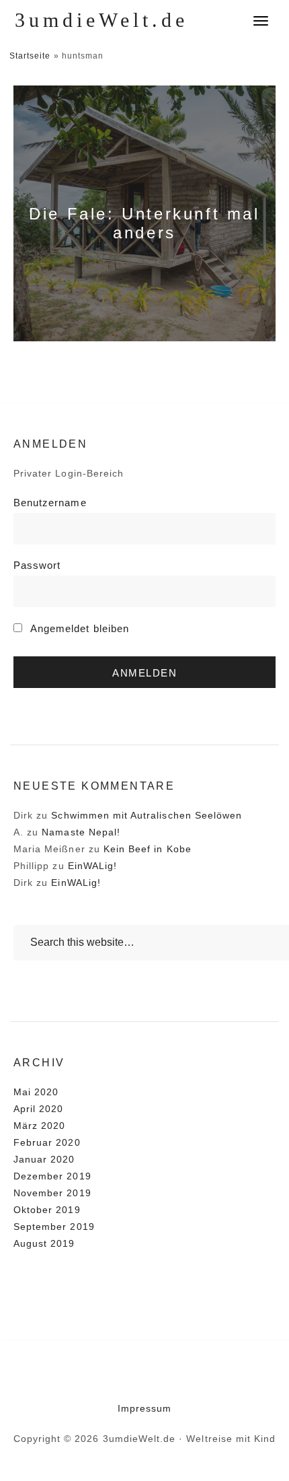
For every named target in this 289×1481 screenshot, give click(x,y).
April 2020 (38, 1108)
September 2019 (54, 1226)
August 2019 (44, 1243)
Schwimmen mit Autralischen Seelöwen (146, 815)
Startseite (30, 56)
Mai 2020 (35, 1092)
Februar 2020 (47, 1142)
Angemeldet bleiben (78, 628)
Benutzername (50, 502)
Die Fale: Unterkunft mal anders (144, 223)
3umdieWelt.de (101, 20)
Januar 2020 (44, 1159)
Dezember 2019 (52, 1176)
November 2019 (52, 1192)
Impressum (144, 1408)
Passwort (36, 565)
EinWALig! (92, 865)
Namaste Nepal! (81, 832)
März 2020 (39, 1125)
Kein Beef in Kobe (148, 848)
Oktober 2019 (47, 1209)
